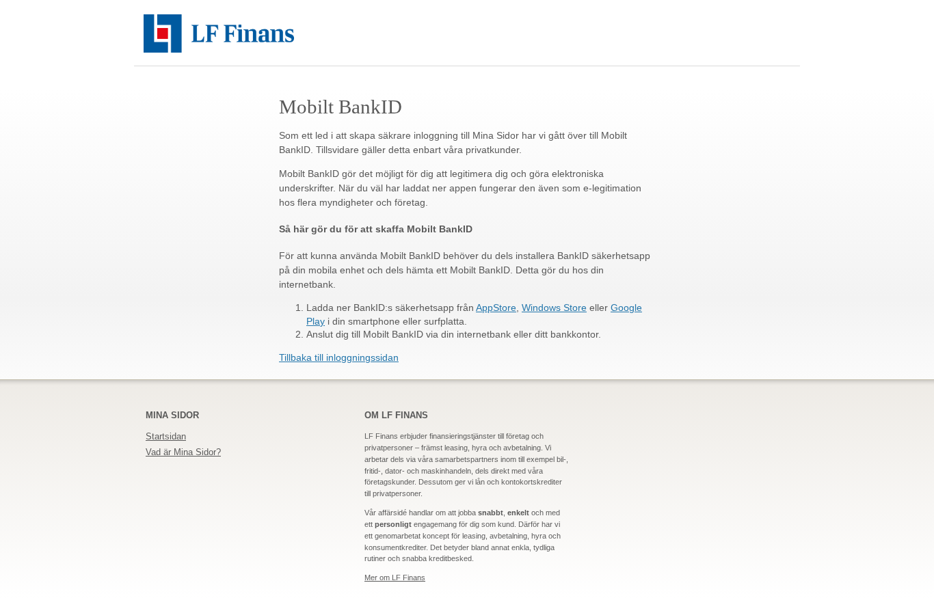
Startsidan (166, 436)
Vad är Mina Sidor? (183, 452)
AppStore (496, 307)
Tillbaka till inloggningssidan (339, 357)
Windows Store (554, 307)
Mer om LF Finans (394, 577)
